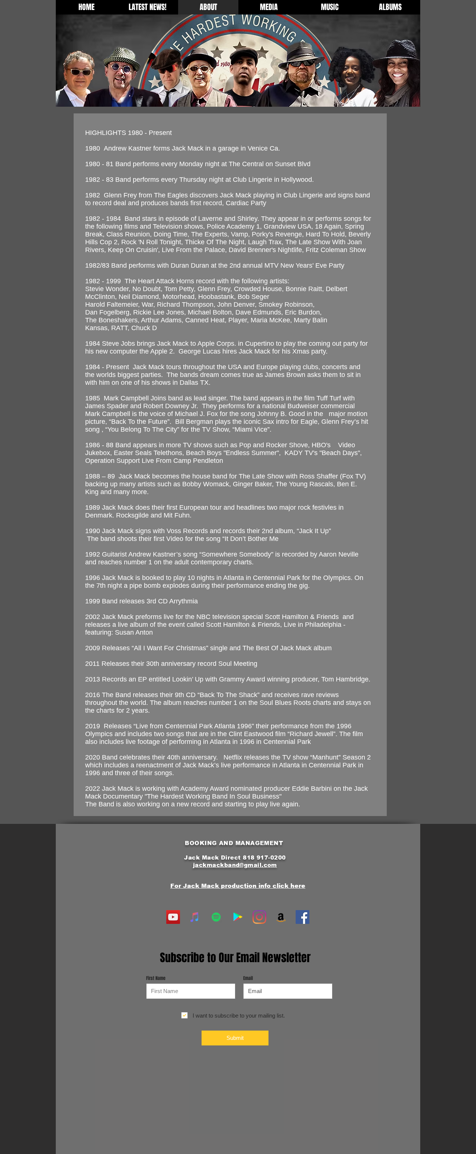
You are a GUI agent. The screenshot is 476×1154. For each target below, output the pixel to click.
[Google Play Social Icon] (238, 917)
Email (248, 978)
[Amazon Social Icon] (281, 917)
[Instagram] (259, 917)
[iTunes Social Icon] (195, 917)
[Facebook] (302, 917)
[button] (268, 7)
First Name (155, 978)
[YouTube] (173, 917)
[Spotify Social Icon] (216, 917)
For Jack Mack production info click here (237, 886)
